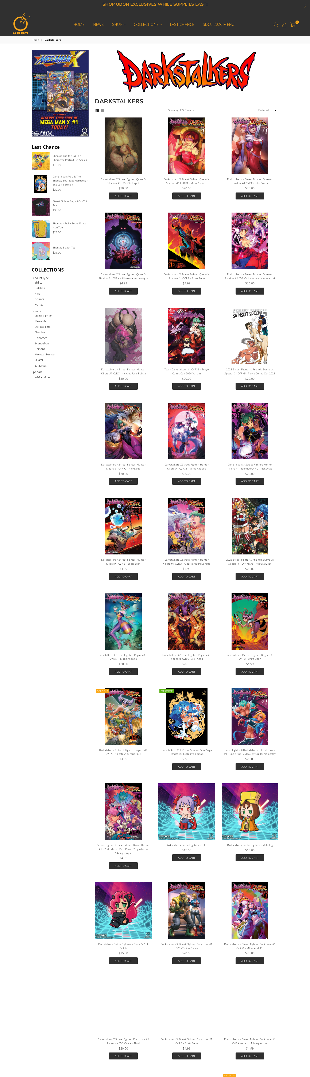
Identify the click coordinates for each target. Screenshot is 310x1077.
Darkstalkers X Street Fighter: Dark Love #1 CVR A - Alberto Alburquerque (250, 1041)
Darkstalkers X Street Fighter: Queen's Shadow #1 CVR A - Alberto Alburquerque (123, 276)
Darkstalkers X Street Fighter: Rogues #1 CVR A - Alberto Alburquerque (123, 752)
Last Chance (182, 24)
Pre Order (166, 691)
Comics (39, 299)
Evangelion (42, 343)
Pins (37, 293)
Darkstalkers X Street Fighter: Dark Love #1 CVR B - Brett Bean (186, 1041)
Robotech (41, 338)
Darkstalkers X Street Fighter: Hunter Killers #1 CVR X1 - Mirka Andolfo (186, 466)
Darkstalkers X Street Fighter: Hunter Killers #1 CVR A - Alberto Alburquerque (186, 561)
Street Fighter (43, 316)
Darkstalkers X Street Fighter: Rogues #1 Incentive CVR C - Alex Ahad (186, 657)
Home (79, 24)
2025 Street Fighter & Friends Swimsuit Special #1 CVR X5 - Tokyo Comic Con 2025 (249, 371)
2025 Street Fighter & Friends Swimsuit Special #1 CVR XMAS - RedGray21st (250, 561)
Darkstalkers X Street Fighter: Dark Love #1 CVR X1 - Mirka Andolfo (250, 946)
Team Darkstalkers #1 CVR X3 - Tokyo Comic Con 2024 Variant (186, 371)
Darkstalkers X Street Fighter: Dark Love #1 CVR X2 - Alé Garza (186, 946)
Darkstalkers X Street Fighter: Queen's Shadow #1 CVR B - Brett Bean (186, 276)
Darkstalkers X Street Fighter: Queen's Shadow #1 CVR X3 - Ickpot (123, 181)
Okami (39, 360)
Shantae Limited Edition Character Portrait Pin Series (70, 158)
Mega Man (41, 321)
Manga (39, 304)
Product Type (40, 278)
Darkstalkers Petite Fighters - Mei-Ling (250, 845)
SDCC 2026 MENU (219, 24)
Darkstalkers (42, 327)
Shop (118, 24)
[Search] (276, 24)
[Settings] (284, 24)
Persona (40, 349)
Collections (147, 24)
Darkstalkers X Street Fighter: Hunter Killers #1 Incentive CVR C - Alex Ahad (250, 466)
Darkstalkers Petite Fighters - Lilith (186, 845)
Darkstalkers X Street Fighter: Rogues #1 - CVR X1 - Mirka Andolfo (123, 657)
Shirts (38, 282)
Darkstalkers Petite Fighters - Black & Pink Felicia (123, 946)
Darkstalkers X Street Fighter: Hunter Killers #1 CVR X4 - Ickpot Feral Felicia (123, 371)
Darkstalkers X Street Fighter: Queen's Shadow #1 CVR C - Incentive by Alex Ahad (250, 276)
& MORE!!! (41, 365)
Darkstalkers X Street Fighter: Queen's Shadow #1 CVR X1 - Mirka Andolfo (186, 181)
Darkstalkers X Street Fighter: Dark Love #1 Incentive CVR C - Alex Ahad (123, 1041)
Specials (37, 372)
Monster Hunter (45, 354)
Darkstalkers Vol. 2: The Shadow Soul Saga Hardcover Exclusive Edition (187, 752)
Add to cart (123, 195)
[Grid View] (97, 110)
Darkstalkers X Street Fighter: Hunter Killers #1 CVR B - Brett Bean (123, 561)
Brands (36, 311)
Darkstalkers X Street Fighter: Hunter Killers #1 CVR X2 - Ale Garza (123, 466)
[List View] (102, 110)
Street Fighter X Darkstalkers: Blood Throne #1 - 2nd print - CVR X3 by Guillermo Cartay (250, 752)
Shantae (40, 332)
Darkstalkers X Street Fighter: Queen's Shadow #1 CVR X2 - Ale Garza (250, 181)
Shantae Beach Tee (64, 247)
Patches (40, 288)
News (98, 24)
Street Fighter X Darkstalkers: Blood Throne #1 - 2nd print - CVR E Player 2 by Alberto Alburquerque (123, 849)
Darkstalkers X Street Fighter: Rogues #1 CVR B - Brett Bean (250, 657)
